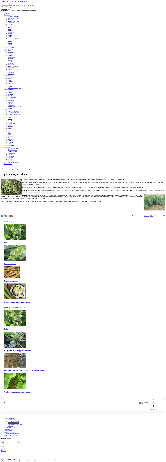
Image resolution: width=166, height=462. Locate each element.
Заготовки (7, 147)
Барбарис (10, 91)
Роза (9, 129)
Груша (9, 78)
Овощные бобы (10, 264)
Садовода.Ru (18, 460)
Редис (9, 40)
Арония (10, 69)
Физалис (10, 33)
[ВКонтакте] (2, 216)
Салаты (10, 159)
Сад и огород (14, 169)
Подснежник (11, 145)
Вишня (10, 81)
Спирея (10, 103)
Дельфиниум (11, 123)
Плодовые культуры (13, 419)
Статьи (3, 449)
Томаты (10, 27)
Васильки (10, 120)
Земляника (11, 67)
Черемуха (10, 86)
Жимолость (11, 64)
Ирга (9, 83)
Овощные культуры (25, 169)
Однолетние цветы (13, 111)
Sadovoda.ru (5, 169)
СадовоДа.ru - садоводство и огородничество (14, 1)
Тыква (9, 29)
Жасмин (10, 95)
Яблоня (10, 77)
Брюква (10, 43)
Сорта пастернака (11, 281)
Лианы (10, 108)
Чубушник (11, 105)
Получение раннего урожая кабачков (18, 350)
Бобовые (10, 19)
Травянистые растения (14, 106)
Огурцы (10, 30)
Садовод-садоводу (9, 432)
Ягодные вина (12, 153)
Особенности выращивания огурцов (18, 392)
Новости (3, 451)
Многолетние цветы (14, 114)
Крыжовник (11, 57)
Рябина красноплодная (14, 88)
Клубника (10, 55)
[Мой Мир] (10, 216)
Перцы (10, 35)
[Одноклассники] (7, 216)
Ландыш (10, 142)
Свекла (10, 44)
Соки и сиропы (12, 151)
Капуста (10, 46)
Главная (6, 13)
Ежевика (10, 63)
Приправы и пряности (14, 161)
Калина (10, 60)
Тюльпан (10, 136)
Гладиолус (11, 128)
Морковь (10, 49)
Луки (9, 36)
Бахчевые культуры (13, 21)
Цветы (6, 109)
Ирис (9, 134)
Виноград (10, 426)
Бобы (151, 216)
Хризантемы (11, 116)
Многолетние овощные (14, 16)
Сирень (10, 92)
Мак (9, 131)
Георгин (10, 119)
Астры (9, 117)
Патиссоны (11, 22)
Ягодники (7, 50)
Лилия (9, 125)
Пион (9, 133)
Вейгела (10, 98)
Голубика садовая (13, 66)
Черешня (10, 85)
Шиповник (11, 74)
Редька (10, 41)
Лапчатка (10, 102)
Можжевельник (12, 97)
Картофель (11, 47)
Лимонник (11, 72)
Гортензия (11, 100)
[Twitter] (5, 216)
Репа (9, 26)
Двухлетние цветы (13, 112)
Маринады (11, 156)
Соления (10, 157)
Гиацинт (10, 139)
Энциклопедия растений (11, 433)
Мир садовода (8, 429)
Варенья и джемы (13, 148)
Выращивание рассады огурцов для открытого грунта (25, 370)
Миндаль (10, 94)
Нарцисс (10, 140)
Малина (10, 61)
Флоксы (10, 122)
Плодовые (7, 75)
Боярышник (11, 52)
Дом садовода (8, 430)
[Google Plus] (12, 216)
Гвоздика (10, 126)
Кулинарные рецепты (10, 435)
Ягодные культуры (13, 421)
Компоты (10, 154)
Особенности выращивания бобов (17, 302)
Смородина (11, 53)
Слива (9, 80)
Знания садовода (9, 418)
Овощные (7, 15)
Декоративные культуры (15, 424)
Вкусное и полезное (13, 162)
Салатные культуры (13, 38)
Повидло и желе (12, 150)
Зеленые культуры (13, 18)
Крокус (10, 143)
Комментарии (8, 164)
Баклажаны (11, 32)
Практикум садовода (10, 427)
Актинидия (11, 71)
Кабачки (10, 24)
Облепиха (10, 58)
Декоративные (8, 89)
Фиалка (10, 137)
